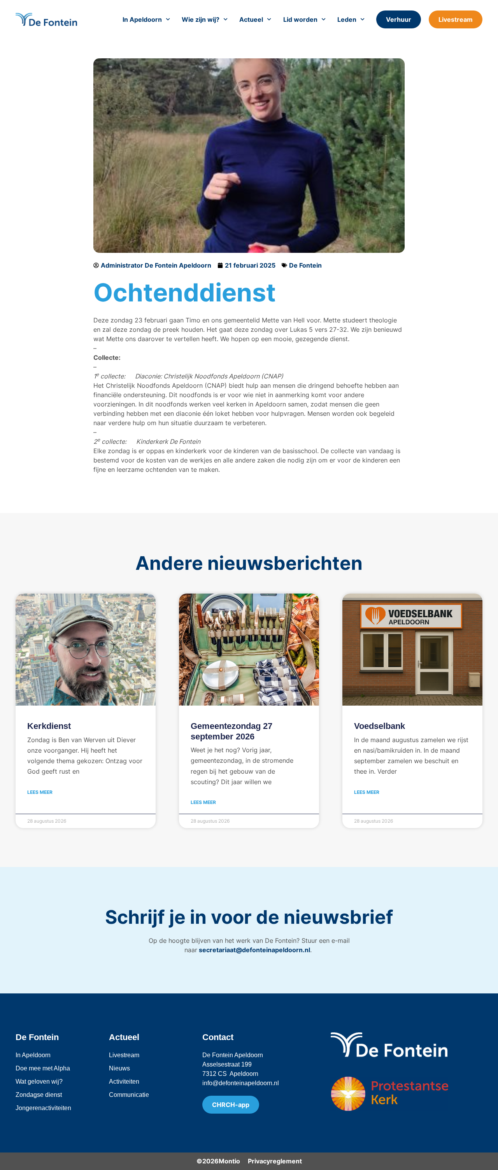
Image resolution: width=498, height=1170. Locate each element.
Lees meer (40, 792)
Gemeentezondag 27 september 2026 (231, 731)
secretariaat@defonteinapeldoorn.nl (253, 950)
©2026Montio (218, 1161)
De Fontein (305, 265)
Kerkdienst (49, 726)
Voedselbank (379, 726)
